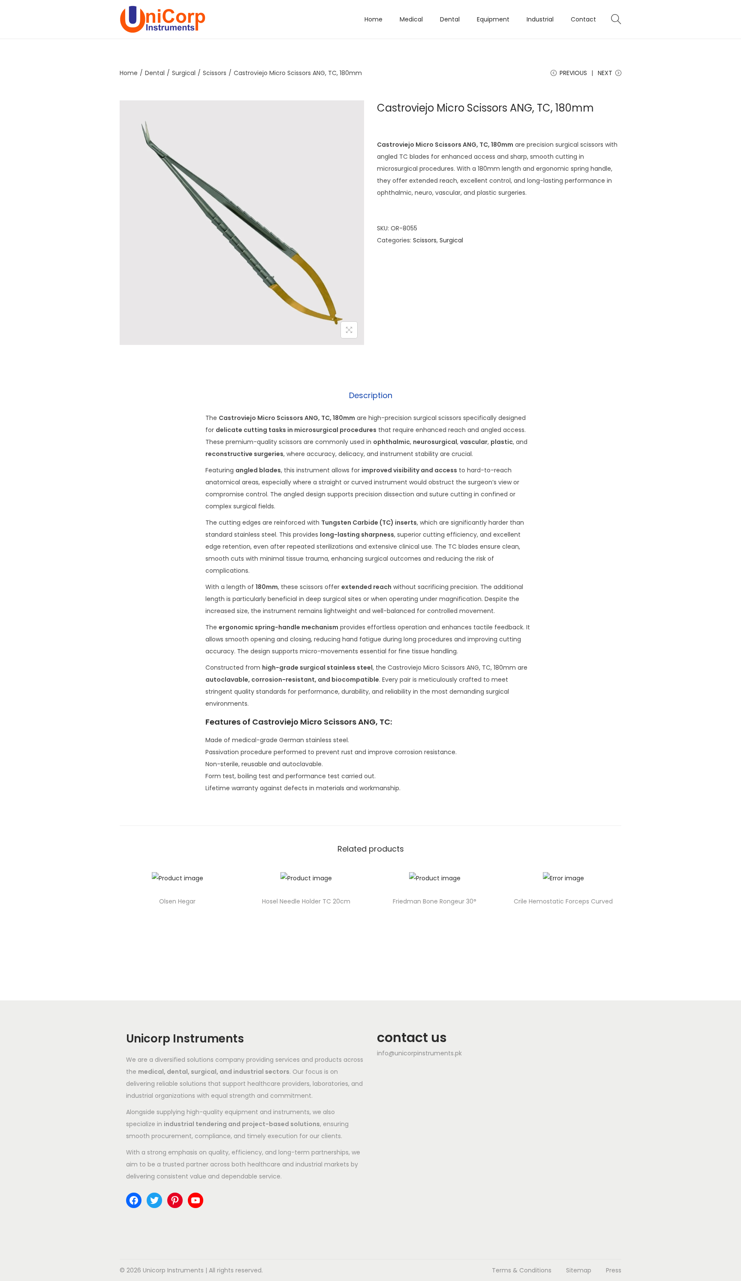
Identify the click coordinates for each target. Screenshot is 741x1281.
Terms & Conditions (521, 1270)
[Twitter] (154, 1200)
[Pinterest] (175, 1200)
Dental (155, 73)
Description (370, 395)
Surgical (184, 73)
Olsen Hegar (177, 901)
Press (613, 1270)
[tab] (370, 396)
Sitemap (578, 1270)
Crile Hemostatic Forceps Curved (563, 901)
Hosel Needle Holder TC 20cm (306, 901)
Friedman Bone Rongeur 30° (434, 901)
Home (129, 73)
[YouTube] (195, 1200)
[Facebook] (134, 1200)
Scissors (214, 73)
